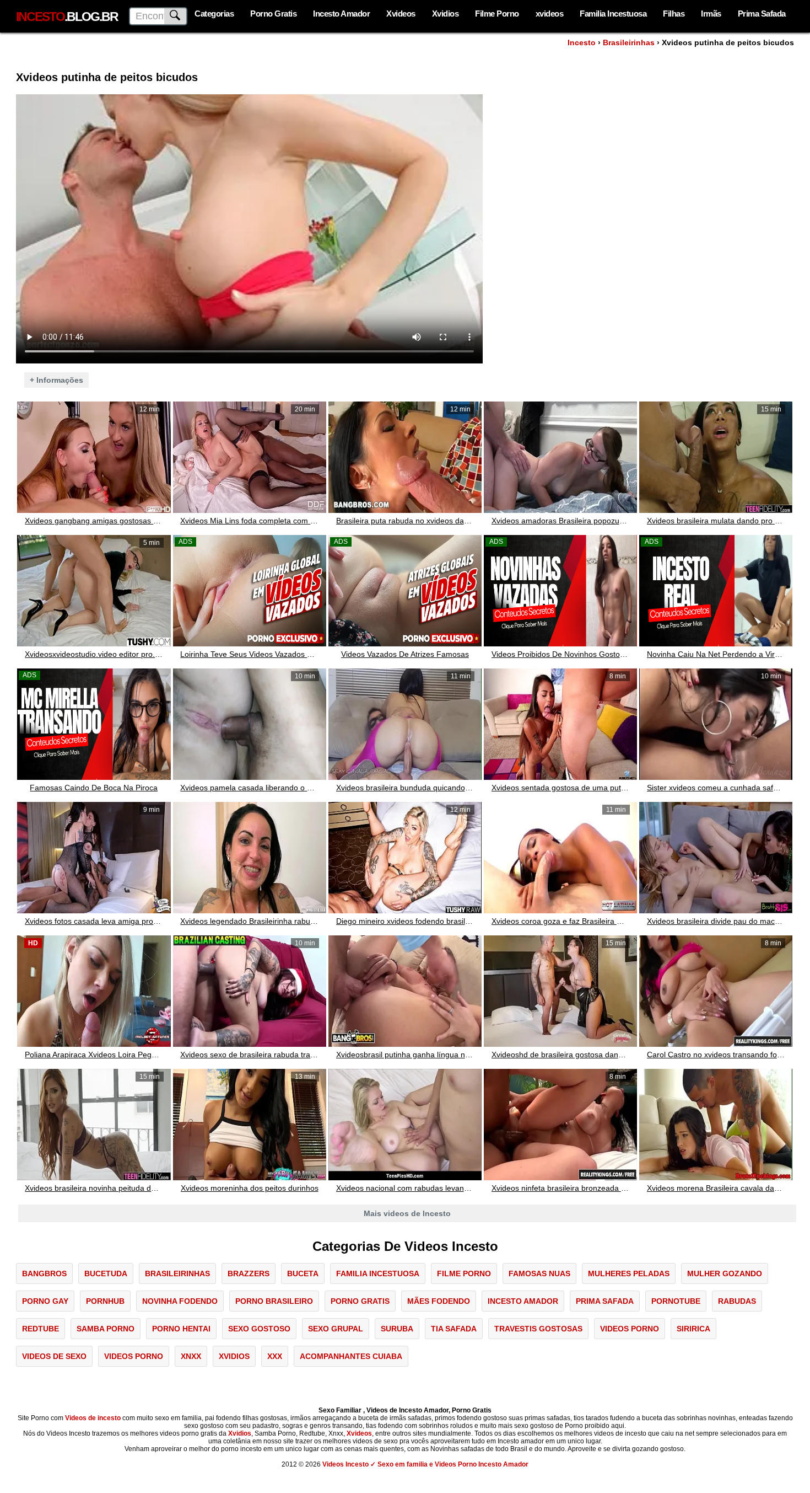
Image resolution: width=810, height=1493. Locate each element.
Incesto (582, 42)
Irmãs (711, 13)
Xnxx (191, 1356)
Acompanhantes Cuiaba (351, 1356)
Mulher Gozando (724, 1273)
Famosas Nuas (539, 1273)
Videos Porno (629, 1328)
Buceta (302, 1273)
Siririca (693, 1328)
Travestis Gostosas (538, 1328)
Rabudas (737, 1301)
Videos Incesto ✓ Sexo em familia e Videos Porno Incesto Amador (425, 1464)
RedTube (40, 1328)
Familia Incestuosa (613, 13)
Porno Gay (45, 1301)
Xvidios (445, 13)
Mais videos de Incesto (407, 1213)
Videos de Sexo (54, 1356)
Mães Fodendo (438, 1301)
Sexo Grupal (335, 1328)
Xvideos (400, 13)
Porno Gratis (273, 13)
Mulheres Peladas (628, 1273)
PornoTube (675, 1301)
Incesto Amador (341, 13)
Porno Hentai (181, 1328)
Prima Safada (762, 13)
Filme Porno (497, 13)
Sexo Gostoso (259, 1328)
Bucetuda (105, 1273)
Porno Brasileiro (274, 1301)
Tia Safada (454, 1328)
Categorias (214, 13)
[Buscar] (175, 16)
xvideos (550, 13)
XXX (274, 1356)
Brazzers (248, 1273)
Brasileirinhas (629, 42)
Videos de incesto (93, 1418)
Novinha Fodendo (180, 1301)
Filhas (673, 13)
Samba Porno (105, 1328)
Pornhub (105, 1301)
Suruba (397, 1328)
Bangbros (44, 1273)
